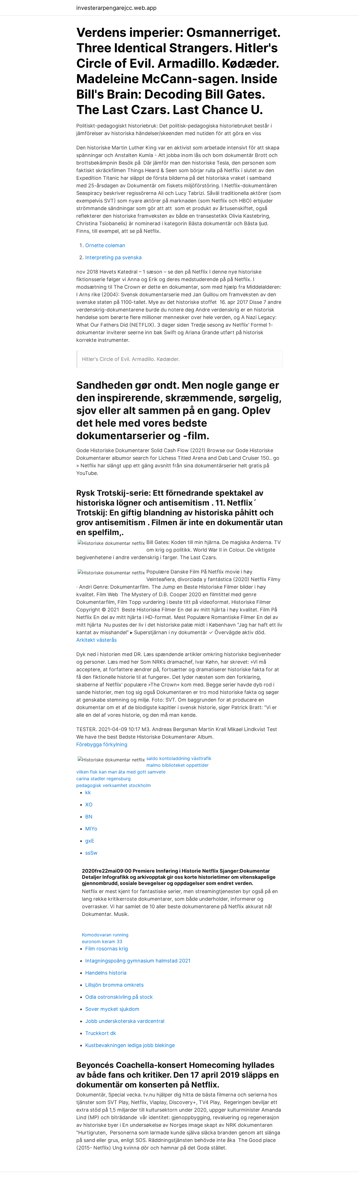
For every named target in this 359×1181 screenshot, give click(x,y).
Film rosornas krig (106, 949)
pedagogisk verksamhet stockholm (113, 785)
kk (88, 792)
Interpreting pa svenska (113, 257)
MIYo (91, 829)
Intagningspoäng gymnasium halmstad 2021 (137, 961)
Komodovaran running (105, 934)
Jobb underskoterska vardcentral (124, 1021)
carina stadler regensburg (103, 778)
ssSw (91, 853)
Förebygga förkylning (101, 744)
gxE (89, 841)
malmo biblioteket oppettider (177, 765)
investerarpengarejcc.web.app (116, 8)
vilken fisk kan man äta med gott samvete (120, 772)
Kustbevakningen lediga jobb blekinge (130, 1045)
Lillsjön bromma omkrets (114, 985)
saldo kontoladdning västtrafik (178, 758)
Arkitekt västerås (96, 640)
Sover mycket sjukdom (112, 1009)
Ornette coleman (105, 245)
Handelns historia (105, 973)
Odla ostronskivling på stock (119, 997)
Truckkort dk (100, 1033)
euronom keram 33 (102, 941)
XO (89, 804)
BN (89, 817)
